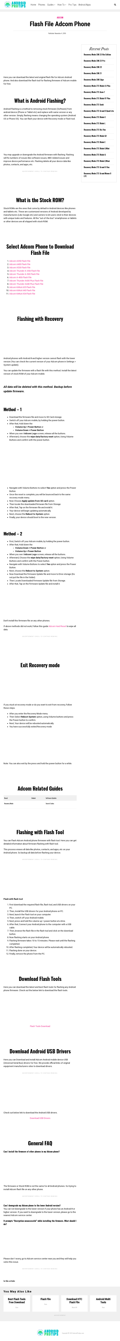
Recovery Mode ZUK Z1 (93, 73)
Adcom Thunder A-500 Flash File (24, 274)
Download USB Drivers (40, 1118)
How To (61, 4)
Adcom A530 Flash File (19, 267)
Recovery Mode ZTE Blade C (95, 117)
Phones (41, 4)
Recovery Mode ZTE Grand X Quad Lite (99, 111)
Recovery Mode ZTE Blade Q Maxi (97, 161)
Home (33, 4)
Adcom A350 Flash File (19, 261)
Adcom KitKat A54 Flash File (22, 293)
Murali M (74, 1307)
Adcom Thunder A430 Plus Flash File (26, 280)
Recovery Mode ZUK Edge (94, 79)
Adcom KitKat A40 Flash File (22, 290)
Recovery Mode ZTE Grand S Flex (96, 167)
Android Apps (85, 4)
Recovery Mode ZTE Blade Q (95, 154)
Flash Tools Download (40, 1026)
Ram (16, 1307)
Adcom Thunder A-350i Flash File (24, 271)
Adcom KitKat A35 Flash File (22, 287)
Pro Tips (72, 4)
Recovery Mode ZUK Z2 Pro (94, 60)
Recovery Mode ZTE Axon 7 (94, 92)
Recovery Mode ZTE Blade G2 (95, 135)
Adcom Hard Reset (57, 626)
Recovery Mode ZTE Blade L (94, 123)
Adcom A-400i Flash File (20, 277)
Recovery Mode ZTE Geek (94, 104)
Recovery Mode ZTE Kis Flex (95, 129)
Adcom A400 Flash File (19, 264)
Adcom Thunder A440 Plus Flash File (26, 284)
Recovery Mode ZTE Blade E (94, 142)
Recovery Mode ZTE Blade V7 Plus (97, 98)
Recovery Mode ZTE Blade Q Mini (96, 148)
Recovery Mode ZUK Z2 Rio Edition (97, 54)
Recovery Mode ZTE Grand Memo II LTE (97, 174)
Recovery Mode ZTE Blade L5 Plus (97, 85)
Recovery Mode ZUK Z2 (93, 67)
